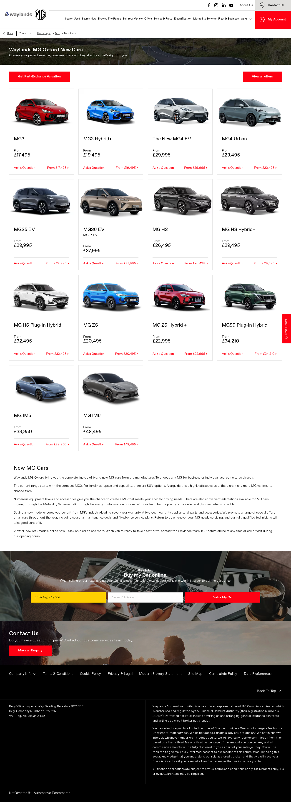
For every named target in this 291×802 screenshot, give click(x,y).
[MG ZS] (111, 296)
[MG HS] (180, 200)
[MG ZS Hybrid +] (180, 296)
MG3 (19, 139)
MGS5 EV (24, 229)
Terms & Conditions (58, 673)
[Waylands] (18, 14)
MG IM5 (22, 415)
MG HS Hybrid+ (238, 229)
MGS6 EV (94, 229)
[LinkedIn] (224, 5)
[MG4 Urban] (249, 110)
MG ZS (90, 325)
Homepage (43, 33)
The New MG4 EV (172, 139)
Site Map (195, 673)
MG (57, 33)
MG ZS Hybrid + (170, 325)
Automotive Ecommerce (52, 793)
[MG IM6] (111, 386)
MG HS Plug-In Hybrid (37, 325)
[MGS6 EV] (111, 200)
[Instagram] (216, 5)
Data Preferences (258, 673)
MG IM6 (92, 415)
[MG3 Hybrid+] (111, 110)
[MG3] (41, 110)
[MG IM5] (41, 386)
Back (10, 33)
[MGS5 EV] (41, 200)
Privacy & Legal (120, 673)
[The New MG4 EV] (180, 110)
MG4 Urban (234, 139)
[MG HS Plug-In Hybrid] (41, 296)
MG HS (160, 229)
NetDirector (18, 793)
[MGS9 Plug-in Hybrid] (249, 296)
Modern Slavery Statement (160, 673)
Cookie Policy (90, 673)
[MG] (40, 14)
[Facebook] (209, 5)
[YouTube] (231, 5)
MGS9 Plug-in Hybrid (244, 325)
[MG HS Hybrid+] (249, 200)
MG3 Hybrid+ (97, 139)
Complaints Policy (223, 673)
